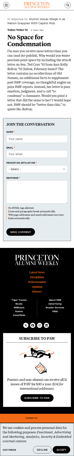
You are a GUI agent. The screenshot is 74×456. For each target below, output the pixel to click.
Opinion (37, 286)
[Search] (68, 5)
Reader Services (55, 308)
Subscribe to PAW (37, 398)
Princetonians (37, 282)
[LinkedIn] (46, 325)
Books (19, 304)
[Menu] (6, 5)
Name (9, 132)
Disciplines (37, 277)
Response (12, 178)
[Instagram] (39, 325)
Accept (61, 450)
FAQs (55, 311)
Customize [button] (9, 450)
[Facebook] (32, 325)
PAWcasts (19, 308)
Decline (42, 450)
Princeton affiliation (20, 163)
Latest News (37, 272)
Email (9, 148)
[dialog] (37, 439)
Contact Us (31, 418)
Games (19, 311)
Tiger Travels (19, 300)
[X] (25, 325)
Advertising (55, 304)
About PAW (55, 300)
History (37, 291)
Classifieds (19, 315)
